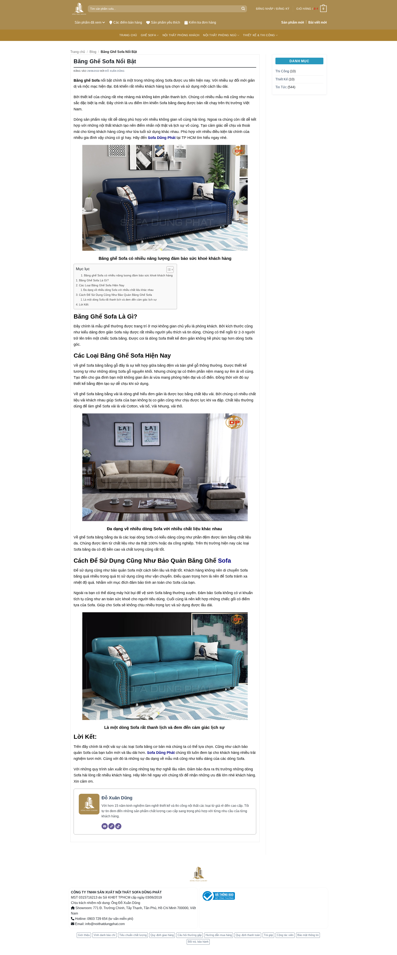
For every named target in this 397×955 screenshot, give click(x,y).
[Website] (111, 826)
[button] (272, 8)
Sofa (224, 560)
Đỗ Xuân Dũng (114, 71)
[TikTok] (118, 826)
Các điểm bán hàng (127, 22)
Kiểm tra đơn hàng (202, 22)
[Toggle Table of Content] (168, 269)
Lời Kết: (84, 304)
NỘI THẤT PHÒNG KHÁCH (181, 35)
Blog (93, 52)
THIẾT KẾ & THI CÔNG (259, 35)
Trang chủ (77, 52)
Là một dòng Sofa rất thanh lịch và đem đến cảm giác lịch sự (120, 299)
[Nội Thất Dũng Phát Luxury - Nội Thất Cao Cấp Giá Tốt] (79, 9)
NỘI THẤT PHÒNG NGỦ (219, 35)
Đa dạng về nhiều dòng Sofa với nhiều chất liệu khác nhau (118, 289)
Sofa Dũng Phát (162, 137)
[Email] (105, 826)
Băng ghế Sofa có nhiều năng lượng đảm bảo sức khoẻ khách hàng (128, 275)
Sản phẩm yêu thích (165, 22)
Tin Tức (281, 87)
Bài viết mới (317, 22)
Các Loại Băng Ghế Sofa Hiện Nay (101, 285)
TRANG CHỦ (128, 35)
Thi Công (282, 71)
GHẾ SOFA (148, 35)
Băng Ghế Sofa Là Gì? (94, 280)
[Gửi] (243, 8)
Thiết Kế (281, 79)
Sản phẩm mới (292, 22)
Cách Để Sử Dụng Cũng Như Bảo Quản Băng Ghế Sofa (116, 294)
